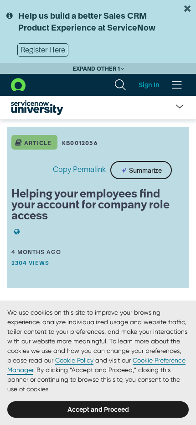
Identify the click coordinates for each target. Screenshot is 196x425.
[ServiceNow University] (37, 107)
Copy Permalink (79, 169)
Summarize (145, 170)
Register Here (43, 49)
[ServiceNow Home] (18, 84)
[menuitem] (120, 85)
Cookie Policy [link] (74, 360)
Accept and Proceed (98, 409)
